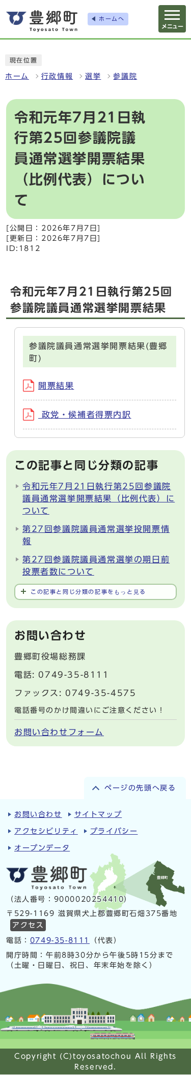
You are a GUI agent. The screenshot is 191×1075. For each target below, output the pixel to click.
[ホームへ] (41, 21)
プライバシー (114, 831)
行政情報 (57, 76)
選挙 (93, 76)
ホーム (17, 76)
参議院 (125, 76)
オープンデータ (42, 847)
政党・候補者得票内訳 (84, 414)
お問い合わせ (38, 814)
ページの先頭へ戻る (140, 788)
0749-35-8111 (60, 940)
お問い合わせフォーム (59, 732)
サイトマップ (98, 814)
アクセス (28, 925)
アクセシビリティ (46, 831)
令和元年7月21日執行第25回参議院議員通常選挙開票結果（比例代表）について (98, 498)
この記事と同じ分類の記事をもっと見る (88, 591)
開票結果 (56, 386)
